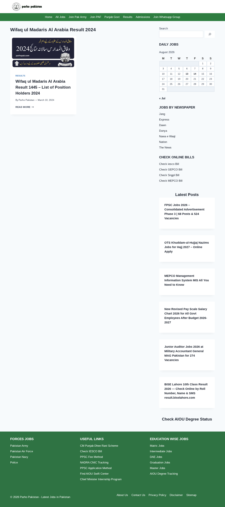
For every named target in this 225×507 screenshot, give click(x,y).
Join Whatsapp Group (166, 17)
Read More (24, 107)
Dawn (162, 125)
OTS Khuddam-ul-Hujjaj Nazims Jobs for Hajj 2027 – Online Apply (186, 247)
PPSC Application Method (96, 468)
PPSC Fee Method (91, 457)
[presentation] (43, 52)
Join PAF (95, 17)
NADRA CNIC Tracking (94, 462)
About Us (122, 495)
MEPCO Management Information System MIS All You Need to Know (186, 280)
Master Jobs (157, 468)
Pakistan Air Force (21, 451)
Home (48, 17)
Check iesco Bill (169, 164)
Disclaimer (176, 495)
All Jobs (60, 17)
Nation (163, 142)
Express (164, 119)
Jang (162, 114)
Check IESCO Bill (91, 451)
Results (127, 17)
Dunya (163, 130)
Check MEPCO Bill (171, 180)
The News (165, 147)
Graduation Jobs (160, 462)
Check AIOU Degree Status (187, 419)
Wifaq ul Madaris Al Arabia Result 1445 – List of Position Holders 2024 (43, 87)
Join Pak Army (78, 17)
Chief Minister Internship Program (101, 479)
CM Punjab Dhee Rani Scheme (99, 445)
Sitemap (191, 495)
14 (195, 74)
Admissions (143, 17)
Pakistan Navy (19, 457)
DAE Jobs (156, 457)
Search (163, 28)
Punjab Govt (112, 17)
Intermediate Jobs (161, 451)
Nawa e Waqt (167, 136)
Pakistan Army (19, 445)
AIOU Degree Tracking (164, 473)
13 (187, 74)
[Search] (210, 34)
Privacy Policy (157, 495)
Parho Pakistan (26, 100)
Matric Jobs (157, 445)
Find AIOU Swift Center (94, 473)
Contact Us (138, 495)
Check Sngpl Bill (169, 175)
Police (14, 462)
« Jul (162, 98)
